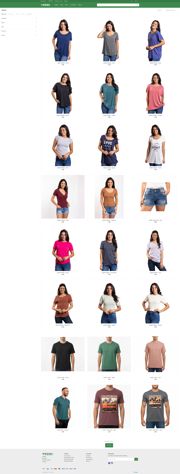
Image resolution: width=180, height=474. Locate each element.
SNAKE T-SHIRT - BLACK (62, 377)
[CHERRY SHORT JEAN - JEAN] (155, 197)
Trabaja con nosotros (46, 460)
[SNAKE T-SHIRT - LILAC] (155, 354)
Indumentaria (10, 14)
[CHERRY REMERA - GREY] (109, 39)
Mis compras (89, 457)
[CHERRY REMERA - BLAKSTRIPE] (109, 249)
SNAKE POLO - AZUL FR (62, 430)
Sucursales (44, 1)
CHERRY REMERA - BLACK (63, 115)
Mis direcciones (89, 459)
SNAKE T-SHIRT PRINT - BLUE (155, 430)
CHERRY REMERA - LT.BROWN (109, 220)
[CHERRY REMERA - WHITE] (155, 144)
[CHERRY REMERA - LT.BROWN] (109, 197)
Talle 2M (22, 14)
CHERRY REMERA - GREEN (109, 115)
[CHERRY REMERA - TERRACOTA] (63, 301)
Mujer (61, 5)
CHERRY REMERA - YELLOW (155, 325)
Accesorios (73, 5)
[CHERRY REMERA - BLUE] (63, 39)
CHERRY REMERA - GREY (109, 63)
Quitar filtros (29, 14)
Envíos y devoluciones (68, 459)
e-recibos (44, 461)
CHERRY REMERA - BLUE (62, 63)
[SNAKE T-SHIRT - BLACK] (63, 354)
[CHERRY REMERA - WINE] (63, 197)
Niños (66, 5)
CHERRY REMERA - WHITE (155, 168)
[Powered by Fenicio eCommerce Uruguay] (136, 472)
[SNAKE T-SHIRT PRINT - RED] (109, 406)
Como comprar (67, 455)
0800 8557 (51, 1)
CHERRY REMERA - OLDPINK (155, 115)
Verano (17, 14)
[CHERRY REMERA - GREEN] (109, 92)
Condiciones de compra (69, 457)
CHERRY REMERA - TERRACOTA (62, 325)
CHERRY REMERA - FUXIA (63, 272)
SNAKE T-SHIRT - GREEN (109, 377)
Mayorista (66, 1)
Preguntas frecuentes (68, 461)
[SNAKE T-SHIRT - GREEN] (109, 354)
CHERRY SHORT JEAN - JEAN (155, 220)
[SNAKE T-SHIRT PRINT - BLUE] (155, 406)
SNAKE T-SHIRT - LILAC (155, 377)
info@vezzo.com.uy (58, 1)
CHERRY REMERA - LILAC (155, 272)
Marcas (80, 5)
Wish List (88, 461)
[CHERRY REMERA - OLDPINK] (155, 92)
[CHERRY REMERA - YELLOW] (155, 301)
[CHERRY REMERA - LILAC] (155, 249)
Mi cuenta (88, 455)
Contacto (44, 456)
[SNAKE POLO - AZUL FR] (63, 406)
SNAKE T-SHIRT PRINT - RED (109, 430)
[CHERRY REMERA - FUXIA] (63, 249)
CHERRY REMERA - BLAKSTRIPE (109, 272)
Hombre (56, 5)
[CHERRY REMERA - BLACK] (63, 92)
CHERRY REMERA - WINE (63, 220)
